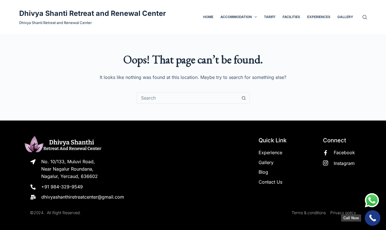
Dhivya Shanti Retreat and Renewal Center (92, 13)
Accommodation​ (236, 17)
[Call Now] (372, 218)
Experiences (318, 17)
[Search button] (243, 98)
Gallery (345, 17)
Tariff (270, 17)
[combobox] (187, 98)
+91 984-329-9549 (62, 187)
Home (208, 17)
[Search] (365, 17)
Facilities (291, 17)
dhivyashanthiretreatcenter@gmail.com (82, 197)
